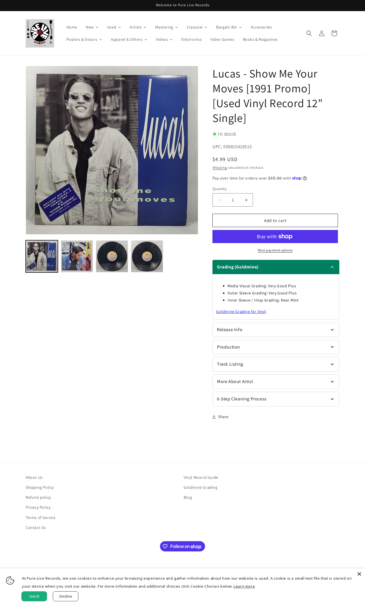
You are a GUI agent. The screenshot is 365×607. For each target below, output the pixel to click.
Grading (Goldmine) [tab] (238, 267)
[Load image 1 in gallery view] (42, 256)
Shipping (219, 167)
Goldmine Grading (201, 487)
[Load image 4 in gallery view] (147, 256)
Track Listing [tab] (230, 364)
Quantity (219, 188)
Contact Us (36, 527)
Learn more (244, 586)
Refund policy (38, 497)
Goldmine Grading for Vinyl (241, 311)
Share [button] (223, 416)
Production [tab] (228, 347)
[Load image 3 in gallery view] (112, 256)
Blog (188, 497)
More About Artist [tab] (235, 381)
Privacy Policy (38, 507)
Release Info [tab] (229, 330)
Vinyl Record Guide (201, 477)
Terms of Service (41, 517)
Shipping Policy (40, 487)
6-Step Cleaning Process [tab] (242, 399)
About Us (34, 477)
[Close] (359, 574)
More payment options (275, 250)
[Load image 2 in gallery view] (77, 256)
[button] (309, 33)
